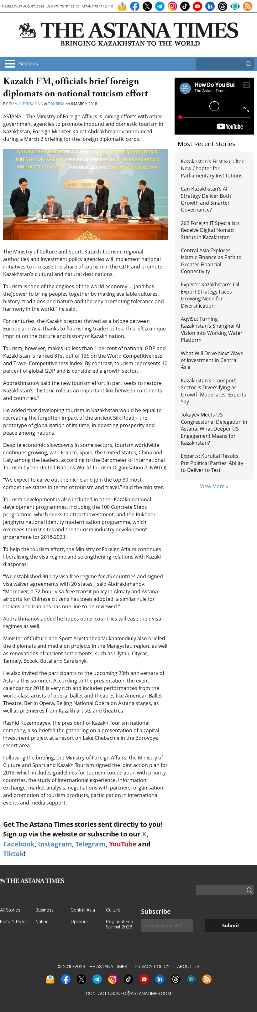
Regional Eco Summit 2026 (119, 924)
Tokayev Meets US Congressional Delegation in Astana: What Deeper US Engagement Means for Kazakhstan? (214, 428)
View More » (214, 486)
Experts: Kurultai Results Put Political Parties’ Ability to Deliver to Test (212, 462)
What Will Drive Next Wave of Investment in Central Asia (212, 360)
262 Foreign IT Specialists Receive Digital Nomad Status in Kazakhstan (210, 230)
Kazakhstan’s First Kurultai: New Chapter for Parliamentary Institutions (212, 168)
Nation (42, 921)
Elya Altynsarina (26, 103)
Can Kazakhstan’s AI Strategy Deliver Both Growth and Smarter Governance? (206, 199)
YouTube (122, 844)
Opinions (80, 921)
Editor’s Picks (13, 921)
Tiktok (13, 853)
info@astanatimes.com (143, 993)
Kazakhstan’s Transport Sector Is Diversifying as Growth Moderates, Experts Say (213, 391)
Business (44, 909)
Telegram (91, 844)
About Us (188, 966)
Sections (28, 63)
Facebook (18, 844)
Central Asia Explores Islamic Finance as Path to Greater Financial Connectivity (211, 261)
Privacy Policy (152, 966)
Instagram (55, 844)
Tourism (56, 103)
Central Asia (83, 909)
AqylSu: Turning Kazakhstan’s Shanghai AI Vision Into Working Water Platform (212, 329)
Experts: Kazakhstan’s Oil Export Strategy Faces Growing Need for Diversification (210, 295)
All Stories (10, 909)
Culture (113, 909)
